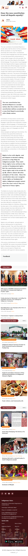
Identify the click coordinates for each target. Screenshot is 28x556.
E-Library (4, 529)
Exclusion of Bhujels (8, 484)
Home (3, 523)
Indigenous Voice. (10, 550)
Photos (3, 532)
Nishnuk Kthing (14, 303)
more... (24, 320)
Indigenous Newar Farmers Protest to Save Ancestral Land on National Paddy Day (13, 346)
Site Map (4, 535)
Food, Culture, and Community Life (12, 401)
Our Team (17, 529)
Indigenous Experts (6, 526)
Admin (8, 19)
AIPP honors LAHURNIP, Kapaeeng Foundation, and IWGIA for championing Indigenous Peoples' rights (14, 290)
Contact (16, 535)
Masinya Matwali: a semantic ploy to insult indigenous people (13, 459)
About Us (17, 526)
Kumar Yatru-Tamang (17, 456)
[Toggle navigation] (25, 8)
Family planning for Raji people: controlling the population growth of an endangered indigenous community (13, 299)
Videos (16, 532)
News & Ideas (18, 523)
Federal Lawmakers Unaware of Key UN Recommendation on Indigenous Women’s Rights (13, 374)
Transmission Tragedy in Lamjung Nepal (12, 315)
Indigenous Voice (16, 482)
